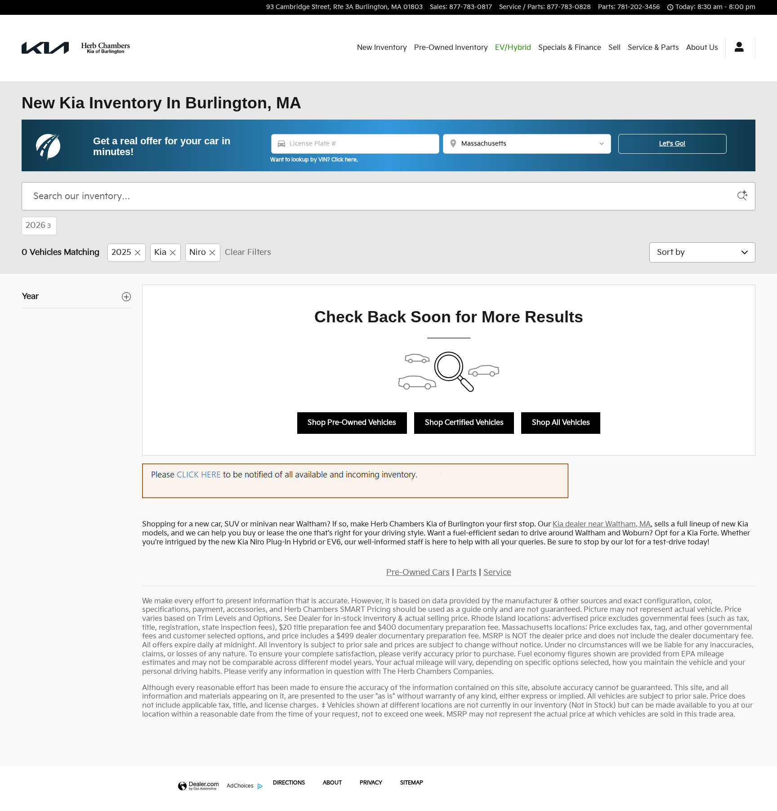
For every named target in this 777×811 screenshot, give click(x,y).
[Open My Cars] (737, 48)
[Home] (45, 48)
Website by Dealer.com (198, 786)
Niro (197, 252)
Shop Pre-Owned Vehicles (352, 423)
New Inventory (382, 48)
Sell (614, 48)
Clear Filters (248, 252)
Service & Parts (653, 48)
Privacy (371, 783)
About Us (702, 48)
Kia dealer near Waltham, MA (602, 524)
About (332, 783)
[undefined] (448, 481)
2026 (38, 225)
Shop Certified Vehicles (464, 423)
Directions (289, 783)
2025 (121, 252)
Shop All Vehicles (561, 423)
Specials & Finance (569, 48)
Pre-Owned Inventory (451, 48)
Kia (160, 252)
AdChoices (240, 786)
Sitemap (411, 783)
